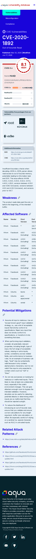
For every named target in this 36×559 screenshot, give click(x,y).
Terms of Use (18, 530)
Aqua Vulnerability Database (15, 5)
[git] (15, 546)
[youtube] (6, 546)
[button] (34, 5)
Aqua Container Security (13, 494)
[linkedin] (23, 537)
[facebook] (6, 537)
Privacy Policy (7, 530)
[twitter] (15, 537)
